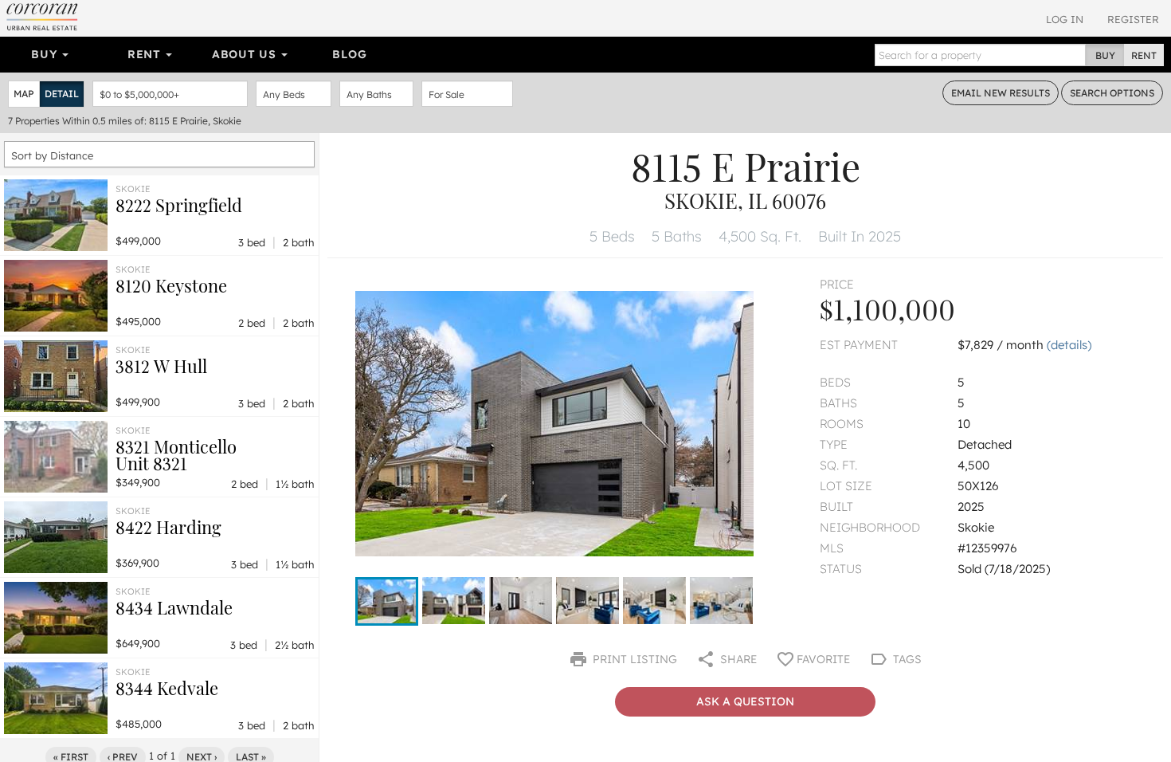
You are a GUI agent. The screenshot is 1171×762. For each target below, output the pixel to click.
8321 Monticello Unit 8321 (176, 454)
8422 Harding (168, 527)
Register (1133, 19)
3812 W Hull (161, 366)
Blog (349, 54)
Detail (62, 94)
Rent (146, 54)
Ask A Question (745, 701)
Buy (46, 54)
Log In (1064, 19)
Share (737, 659)
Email (1000, 93)
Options (1112, 93)
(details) (1069, 344)
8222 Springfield (179, 205)
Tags (906, 659)
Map (24, 94)
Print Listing (633, 659)
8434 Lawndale (174, 607)
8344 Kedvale (167, 688)
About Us (246, 54)
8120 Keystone (171, 285)
